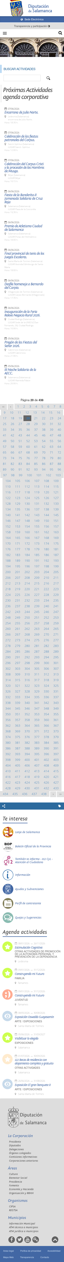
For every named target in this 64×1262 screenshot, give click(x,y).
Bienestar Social (18, 1177)
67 (20, 452)
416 (8, 777)
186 (46, 555)
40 (59, 429)
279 (17, 646)
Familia (19, 978)
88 (59, 464)
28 (28, 424)
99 (20, 475)
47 (51, 435)
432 (46, 788)
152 (8, 526)
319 (56, 680)
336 (46, 697)
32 (59, 424)
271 (56, 634)
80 (59, 458)
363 (17, 725)
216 (46, 583)
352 (27, 714)
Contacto (44, 1257)
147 (17, 521)
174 (46, 543)
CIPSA (12, 1206)
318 (46, 680)
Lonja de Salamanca (27, 832)
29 (36, 424)
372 (46, 731)
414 (46, 771)
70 (44, 452)
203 (36, 572)
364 (27, 725)
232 (27, 600)
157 (56, 526)
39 (51, 429)
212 (8, 583)
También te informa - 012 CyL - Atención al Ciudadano (34, 860)
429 (17, 788)
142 (27, 515)
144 (46, 515)
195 (17, 566)
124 (27, 498)
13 (35, 412)
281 (36, 646)
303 (17, 669)
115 (56, 486)
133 (56, 504)
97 (5, 475)
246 (46, 612)
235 (56, 600)
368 (8, 731)
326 (8, 691)
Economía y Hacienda (21, 1189)
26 (12, 424)
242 (8, 612)
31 (51, 424)
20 (28, 418)
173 (36, 543)
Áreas (12, 1168)
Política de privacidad (30, 1250)
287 (36, 651)
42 (12, 435)
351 (17, 714)
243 (17, 612)
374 (8, 737)
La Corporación (20, 1136)
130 (27, 504)
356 (8, 720)
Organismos (18, 1200)
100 (29, 475)
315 (17, 680)
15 (50, 412)
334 (27, 697)
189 (17, 560)
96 (59, 469)
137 (36, 509)
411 (17, 771)
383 (36, 743)
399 (17, 760)
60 (28, 447)
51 (20, 441)
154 (27, 526)
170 (8, 543)
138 (46, 509)
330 (46, 691)
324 (46, 686)
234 (46, 600)
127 (56, 498)
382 (27, 743)
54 (44, 441)
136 (27, 509)
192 (46, 560)
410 (8, 771)
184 (27, 555)
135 (17, 509)
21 (36, 418)
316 (27, 680)
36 (28, 429)
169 (56, 538)
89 (4, 469)
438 (44, 794)
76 (28, 458)
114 (46, 486)
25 (4, 424)
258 (46, 623)
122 (8, 498)
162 (46, 532)
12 (27, 412)
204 (46, 572)
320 (8, 686)
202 (27, 572)
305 (36, 669)
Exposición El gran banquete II (32, 1085)
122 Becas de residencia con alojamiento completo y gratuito (34, 1061)
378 (46, 737)
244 (27, 612)
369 (17, 731)
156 (46, 526)
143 (36, 515)
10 (11, 412)
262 (27, 629)
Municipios (17, 1218)
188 (8, 560)
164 (8, 538)
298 (27, 663)
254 (8, 623)
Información (22, 875)
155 (36, 526)
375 (17, 737)
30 (44, 424)
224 (8, 595)
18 (12, 418)
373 (56, 731)
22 (44, 418)
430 (27, 788)
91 (20, 469)
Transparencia (27, 1257)
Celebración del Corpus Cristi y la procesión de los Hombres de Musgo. (24, 167)
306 (46, 669)
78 (44, 458)
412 (27, 771)
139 (56, 509)
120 (46, 492)
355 (56, 714)
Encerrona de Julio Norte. (21, 112)
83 (20, 464)
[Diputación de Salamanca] (32, 8)
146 (8, 521)
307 (56, 669)
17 (4, 418)
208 (27, 578)
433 (56, 788)
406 (27, 765)
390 (46, 748)
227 (36, 595)
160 (27, 532)
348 (46, 708)
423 (17, 782)
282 (46, 646)
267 (17, 634)
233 (36, 600)
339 (17, 703)
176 (8, 549)
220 (27, 589)
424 (27, 782)
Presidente (15, 1141)
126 (46, 498)
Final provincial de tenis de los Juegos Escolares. (24, 255)
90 (12, 469)
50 (12, 441)
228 (46, 595)
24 (59, 418)
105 (17, 481)
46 (44, 435)
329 (36, 691)
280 (27, 646)
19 (20, 418)
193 (56, 560)
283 (56, 646)
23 (51, 418)
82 (12, 464)
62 (44, 447)
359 (36, 720)
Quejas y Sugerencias (28, 917)
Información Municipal (22, 1223)
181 (56, 549)
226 (27, 595)
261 (17, 629)
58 (12, 447)
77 (36, 458)
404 (8, 765)
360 (46, 720)
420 (46, 777)
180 (46, 549)
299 (36, 663)
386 (8, 748)
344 (8, 708)
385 (56, 743)
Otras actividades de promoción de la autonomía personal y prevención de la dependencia (37, 954)
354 (46, 714)
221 (36, 589)
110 (8, 486)
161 (36, 532)
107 (36, 481)
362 (8, 725)
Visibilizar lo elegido (26, 1038)
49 (4, 441)
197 (36, 566)
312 (46, 674)
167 (36, 538)
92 (28, 469)
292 (27, 657)
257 (36, 623)
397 (56, 754)
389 (36, 748)
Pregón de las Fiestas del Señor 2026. (20, 344)
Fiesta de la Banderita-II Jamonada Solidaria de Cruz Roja (23, 198)
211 (56, 578)
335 (36, 697)
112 (27, 486)
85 (36, 464)
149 (36, 521)
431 (36, 788)
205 (56, 572)
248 (8, 617)
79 (51, 458)
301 (56, 663)
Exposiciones (24, 1042)
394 (27, 754)
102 (48, 475)
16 (58, 412)
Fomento (14, 1185)
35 (20, 429)
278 (8, 646)
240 (46, 606)
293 (36, 657)
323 (36, 686)
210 (46, 578)
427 (56, 782)
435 (15, 794)
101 (39, 475)
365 (36, 725)
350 (8, 714)
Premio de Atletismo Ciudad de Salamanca (23, 228)
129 (17, 504)
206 (8, 578)
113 (36, 486)
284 (8, 651)
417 (17, 777)
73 (4, 458)
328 (27, 691)
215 (36, 583)
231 (17, 600)
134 (8, 509)
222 (46, 589)
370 (27, 731)
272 (8, 640)
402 (46, 760)
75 (20, 458)
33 (4, 429)
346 (27, 708)
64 (59, 447)
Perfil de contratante (28, 903)
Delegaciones (16, 1149)
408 (46, 765)
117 (17, 492)
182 (8, 555)
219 (17, 589)
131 (36, 504)
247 (56, 612)
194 (8, 566)
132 (46, 504)
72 (59, 452)
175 (56, 543)
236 (8, 606)
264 (46, 629)
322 (27, 686)
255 (17, 623)
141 (17, 515)
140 (8, 515)
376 (27, 737)
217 (56, 583)
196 (27, 566)
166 (27, 538)
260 (8, 629)
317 (36, 680)
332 (8, 697)
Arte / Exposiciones (28, 1021)
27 (20, 424)
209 (36, 578)
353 (36, 714)
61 (36, 447)
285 (17, 651)
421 (56, 777)
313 (56, 674)
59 (20, 447)
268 (27, 634)
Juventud (21, 999)
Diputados (15, 1145)
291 (17, 657)
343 (56, 703)
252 (46, 617)
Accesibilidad (53, 1250)
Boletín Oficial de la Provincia (33, 846)
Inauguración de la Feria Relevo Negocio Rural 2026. (22, 313)
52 (28, 441)
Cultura (13, 1174)
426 (46, 782)
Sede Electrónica (34, 19)
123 (17, 498)
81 (4, 464)
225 (17, 595)
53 (36, 441)
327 (17, 691)
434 (5, 794)
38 (44, 429)
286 (27, 651)
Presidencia (15, 1181)
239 (36, 606)
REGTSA (13, 1210)
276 (46, 640)
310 (27, 674)
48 (59, 435)
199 (56, 566)
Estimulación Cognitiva (28, 947)
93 (36, 469)
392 (8, 754)
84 (28, 464)
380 (8, 743)
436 (24, 794)
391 (56, 748)
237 (17, 606)
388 (27, 748)
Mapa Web (8, 1257)
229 (56, 595)
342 (46, 703)
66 (12, 452)
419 (36, 777)
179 (36, 549)
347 (36, 708)
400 (27, 760)
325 (56, 686)
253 (56, 617)
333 (17, 697)
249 (17, 617)
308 (8, 674)
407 (36, 765)
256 (27, 623)
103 (58, 475)
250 (27, 617)
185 (36, 555)
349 (56, 708)
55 (51, 441)
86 (44, 464)
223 (56, 589)
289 (56, 651)
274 (27, 640)
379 (56, 737)
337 (56, 697)
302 (8, 669)
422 (8, 782)
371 (36, 731)
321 (17, 686)
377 (36, 737)
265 (56, 629)
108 (46, 481)
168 (46, 538)
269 (36, 634)
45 (36, 435)
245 (36, 612)
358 (27, 720)
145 (56, 515)
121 (56, 492)
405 (17, 765)
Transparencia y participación (31, 26)
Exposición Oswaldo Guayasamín (34, 1017)
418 (27, 777)
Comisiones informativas (23, 1156)
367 (56, 725)
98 (13, 475)
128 (8, 504)
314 (8, 680)
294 (46, 657)
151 (56, 521)
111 (17, 486)
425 (36, 782)
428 (8, 788)
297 (17, 663)
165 (17, 538)
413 (36, 771)
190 (27, 560)
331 (56, 691)
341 (36, 703)
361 (56, 720)
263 (36, 629)
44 (28, 435)
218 (8, 589)
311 (36, 674)
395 (36, 754)
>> (60, 794)
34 (12, 429)
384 (46, 743)
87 (51, 464)
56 (59, 441)
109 (56, 481)
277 (56, 640)
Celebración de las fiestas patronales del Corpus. (21, 138)
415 (56, 771)
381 (17, 743)
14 (43, 412)
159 (17, 532)
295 (56, 657)
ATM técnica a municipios (23, 1227)
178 (27, 549)
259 (56, 623)
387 (17, 748)
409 (56, 765)
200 (8, 572)
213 (17, 583)
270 (46, 634)
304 (27, 669)
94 (44, 469)
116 (8, 492)
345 (17, 708)
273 (17, 640)
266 (8, 634)
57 (4, 447)
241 (56, 606)
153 (17, 526)
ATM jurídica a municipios (23, 1231)
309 (17, 674)
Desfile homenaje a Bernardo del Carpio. (23, 286)
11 (19, 412)
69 (36, 452)
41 (4, 435)
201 (17, 572)
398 (8, 760)
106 (27, 481)
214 (27, 583)
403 (56, 760)
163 (56, 532)
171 (17, 543)
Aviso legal (8, 1250)
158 (8, 532)
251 (36, 617)
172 (27, 543)
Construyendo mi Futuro (29, 974)
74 (12, 458)
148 (27, 521)
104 (8, 481)
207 (17, 578)
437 (34, 794)
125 (36, 498)
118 (27, 492)
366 (46, 725)
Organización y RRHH (21, 1193)
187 (56, 555)
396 (46, 754)
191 (36, 560)
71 (51, 452)
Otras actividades (27, 1067)
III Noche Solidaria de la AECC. (20, 371)
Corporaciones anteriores (23, 1160)
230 (8, 600)
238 (27, 606)
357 (17, 720)
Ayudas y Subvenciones (29, 889)
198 (46, 566)
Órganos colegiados (20, 1153)
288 (46, 651)
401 (36, 760)
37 (36, 429)
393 (17, 754)
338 (8, 703)
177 (17, 549)
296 (8, 663)
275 (36, 640)
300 (46, 663)
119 (36, 492)
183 (17, 555)
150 (46, 521)
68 (28, 452)
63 (51, 447)
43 (20, 435)
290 (8, 657)
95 (51, 469)
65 (4, 452)
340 (27, 703)
